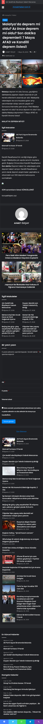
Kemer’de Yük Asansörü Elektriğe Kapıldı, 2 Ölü (30, 317)
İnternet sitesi (7, 399)
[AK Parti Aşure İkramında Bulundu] (8, 137)
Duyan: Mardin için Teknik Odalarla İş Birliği (30, 305)
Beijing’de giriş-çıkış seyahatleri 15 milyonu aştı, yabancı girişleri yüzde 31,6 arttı (11, 329)
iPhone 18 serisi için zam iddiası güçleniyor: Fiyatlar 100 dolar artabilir (28, 558)
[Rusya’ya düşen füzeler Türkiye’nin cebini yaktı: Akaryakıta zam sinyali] (8, 525)
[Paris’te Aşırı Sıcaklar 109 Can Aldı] (8, 589)
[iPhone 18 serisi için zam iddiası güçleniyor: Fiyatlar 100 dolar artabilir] (8, 559)
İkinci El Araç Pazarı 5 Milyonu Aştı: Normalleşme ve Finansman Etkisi (28, 470)
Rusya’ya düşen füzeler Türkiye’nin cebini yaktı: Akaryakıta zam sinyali (26, 524)
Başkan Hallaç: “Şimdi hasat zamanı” (17, 533)
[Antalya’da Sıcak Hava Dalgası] (8, 579)
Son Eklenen (21, 431)
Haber (14, 15)
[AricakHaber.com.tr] (21, 7)
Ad (3, 382)
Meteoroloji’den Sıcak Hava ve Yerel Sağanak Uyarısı (11, 317)
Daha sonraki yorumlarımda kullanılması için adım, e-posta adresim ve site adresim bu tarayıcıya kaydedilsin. (21, 411)
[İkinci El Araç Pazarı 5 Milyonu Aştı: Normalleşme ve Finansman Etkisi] (8, 471)
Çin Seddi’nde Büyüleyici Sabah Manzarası (21, 2)
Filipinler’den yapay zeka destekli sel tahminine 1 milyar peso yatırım (30, 329)
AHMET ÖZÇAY (10, 52)
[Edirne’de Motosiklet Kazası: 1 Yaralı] (8, 618)
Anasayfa (7, 15)
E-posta (5, 391)
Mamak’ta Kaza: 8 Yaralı (12, 146)
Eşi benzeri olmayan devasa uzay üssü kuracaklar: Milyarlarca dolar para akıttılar (20, 497)
